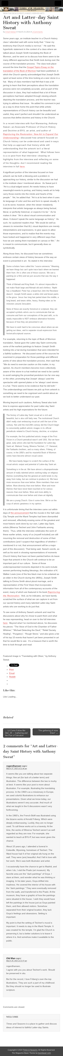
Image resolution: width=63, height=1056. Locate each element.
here (22, 166)
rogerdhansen (13, 766)
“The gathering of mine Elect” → (48, 731)
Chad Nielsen (10, 32)
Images (28, 13)
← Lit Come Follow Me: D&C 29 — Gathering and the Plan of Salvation (16, 732)
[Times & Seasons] (31, 9)
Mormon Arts (38, 13)
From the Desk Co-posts (13, 13)
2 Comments (37, 32)
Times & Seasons (30, 1050)
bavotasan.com (44, 1053)
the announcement (20, 513)
